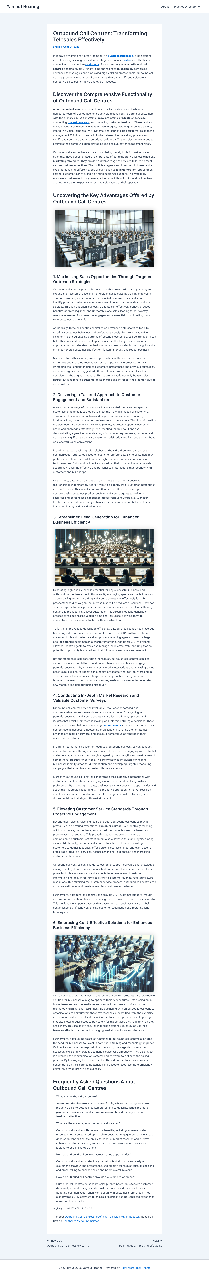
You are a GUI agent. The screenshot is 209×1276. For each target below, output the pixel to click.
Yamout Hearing (23, 6)
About (165, 6)
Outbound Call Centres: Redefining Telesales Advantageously (102, 1216)
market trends (112, 725)
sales (127, 60)
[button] (198, 6)
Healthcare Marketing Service (81, 1220)
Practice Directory (185, 6)
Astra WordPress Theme (135, 1267)
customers (92, 64)
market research (78, 122)
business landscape (120, 55)
